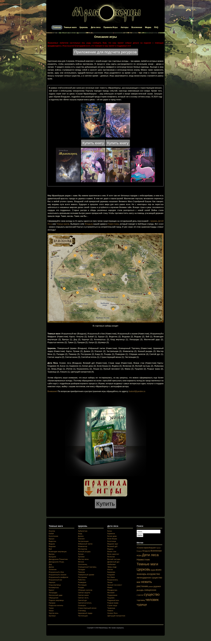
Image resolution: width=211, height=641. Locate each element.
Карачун (52, 582)
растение (142, 586)
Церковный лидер (85, 613)
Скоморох (82, 605)
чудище (142, 604)
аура (153, 570)
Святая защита (84, 593)
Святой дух (82, 600)
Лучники (81, 557)
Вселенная (136, 27)
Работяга (81, 580)
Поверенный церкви (86, 575)
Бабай (51, 533)
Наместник (143, 559)
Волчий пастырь (113, 559)
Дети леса (95, 27)
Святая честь (83, 598)
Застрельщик (83, 541)
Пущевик (110, 598)
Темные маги (70, 27)
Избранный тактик (85, 544)
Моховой (110, 593)
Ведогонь (52, 541)
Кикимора (111, 572)
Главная (57, 27)
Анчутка (52, 531)
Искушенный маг (55, 580)
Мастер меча (83, 559)
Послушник (82, 577)
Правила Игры (110, 27)
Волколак (111, 557)
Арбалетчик (82, 531)
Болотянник (53, 536)
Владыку (89, 224)
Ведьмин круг (112, 544)
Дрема (51, 567)
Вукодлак (52, 557)
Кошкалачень (112, 580)
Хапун (51, 611)
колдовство (153, 574)
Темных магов (62, 224)
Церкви (153, 221)
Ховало (110, 611)
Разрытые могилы (56, 605)
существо (152, 594)
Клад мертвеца (55, 585)
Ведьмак (52, 546)
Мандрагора (112, 590)
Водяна (110, 549)
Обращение (53, 598)
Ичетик (110, 569)
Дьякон (81, 536)
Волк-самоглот (113, 554)
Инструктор (82, 549)
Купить (105, 503)
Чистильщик (83, 616)
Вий (50, 549)
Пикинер (81, 572)
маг (139, 582)
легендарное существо (149, 577)
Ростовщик (82, 585)
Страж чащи (112, 605)
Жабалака (111, 564)
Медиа (148, 27)
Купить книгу (93, 143)
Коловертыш (54, 587)
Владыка (146, 551)
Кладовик (111, 575)
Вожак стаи (111, 551)
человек (152, 600)
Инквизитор (82, 546)
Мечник (81, 562)
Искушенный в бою (56, 572)
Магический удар (55, 595)
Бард (80, 533)
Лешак (109, 582)
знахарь (141, 574)
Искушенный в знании (57, 575)
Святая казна (83, 595)
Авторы (124, 27)
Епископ (81, 539)
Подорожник (112, 595)
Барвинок (111, 533)
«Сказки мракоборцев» (146, 548)
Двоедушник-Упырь (56, 562)
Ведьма (52, 544)
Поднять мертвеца (56, 600)
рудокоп (157, 586)
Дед (50, 564)
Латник (81, 554)
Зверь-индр (111, 567)
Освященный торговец (87, 567)
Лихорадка (53, 593)
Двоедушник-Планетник (58, 559)
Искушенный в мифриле (58, 577)
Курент (51, 590)
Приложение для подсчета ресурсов (105, 52)
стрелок (140, 595)
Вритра (51, 554)
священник (150, 590)
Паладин (81, 569)
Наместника (113, 224)
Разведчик (82, 582)
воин (158, 569)
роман (150, 586)
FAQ (156, 27)
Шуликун (52, 616)
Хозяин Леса (112, 613)
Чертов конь (53, 613)
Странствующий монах (87, 608)
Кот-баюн (111, 577)
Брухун (51, 539)
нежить (146, 582)
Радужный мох (113, 600)
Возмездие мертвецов (57, 551)
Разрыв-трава (112, 603)
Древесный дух (113, 562)
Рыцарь (81, 587)
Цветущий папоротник (116, 616)
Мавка (109, 587)
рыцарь (140, 590)
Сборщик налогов (85, 590)
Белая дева (112, 536)
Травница (111, 608)
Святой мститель (85, 603)
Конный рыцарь (84, 551)
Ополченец (82, 564)
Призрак (52, 603)
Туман (51, 608)
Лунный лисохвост (114, 585)
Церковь (83, 27)
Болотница (111, 541)
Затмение (53, 569)
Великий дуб (112, 546)
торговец (141, 600)
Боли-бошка (112, 539)
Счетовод (82, 611)
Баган (109, 531)
